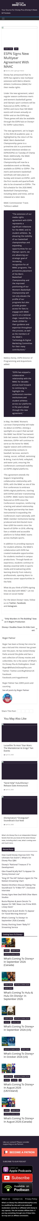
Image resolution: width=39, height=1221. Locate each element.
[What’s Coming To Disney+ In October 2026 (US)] (8, 1038)
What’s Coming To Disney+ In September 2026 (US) (19, 1028)
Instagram (12, 606)
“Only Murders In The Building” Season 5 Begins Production (20, 620)
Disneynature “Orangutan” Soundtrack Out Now (16, 819)
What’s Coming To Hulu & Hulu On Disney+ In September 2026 (18, 996)
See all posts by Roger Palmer (15, 690)
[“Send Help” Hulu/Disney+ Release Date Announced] (19, 762)
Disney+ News (8, 49)
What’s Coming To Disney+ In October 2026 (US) (19, 1055)
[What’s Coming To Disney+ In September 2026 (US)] (8, 1007)
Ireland (7, 1080)
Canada (7, 950)
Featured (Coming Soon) (12, 954)
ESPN (16, 49)
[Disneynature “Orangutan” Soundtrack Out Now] (19, 797)
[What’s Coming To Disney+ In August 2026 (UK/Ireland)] (8, 1065)
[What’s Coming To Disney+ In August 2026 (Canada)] (8, 1099)
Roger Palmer (20, 71)
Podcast (7, 1022)
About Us (6, 1199)
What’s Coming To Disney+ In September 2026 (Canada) (19, 962)
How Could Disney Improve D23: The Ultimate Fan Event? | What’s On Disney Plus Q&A (18, 858)
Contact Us (18, 1199)
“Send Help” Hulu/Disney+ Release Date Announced (16, 784)
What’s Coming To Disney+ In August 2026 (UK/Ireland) (19, 1087)
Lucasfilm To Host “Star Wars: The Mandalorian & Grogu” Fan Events (18, 748)
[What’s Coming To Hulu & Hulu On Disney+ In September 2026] (8, 973)
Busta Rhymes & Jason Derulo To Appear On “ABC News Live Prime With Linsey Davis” (19, 904)
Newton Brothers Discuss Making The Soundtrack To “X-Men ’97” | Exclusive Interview (19, 888)
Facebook (21, 603)
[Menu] (3, 18)
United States (8, 988)
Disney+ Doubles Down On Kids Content (18, 629)
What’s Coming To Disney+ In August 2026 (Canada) (19, 1120)
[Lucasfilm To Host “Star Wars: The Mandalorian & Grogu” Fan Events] (19, 725)
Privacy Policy (31, 1199)
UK (20, 1080)
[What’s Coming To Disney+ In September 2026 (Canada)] (8, 939)
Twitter (12, 603)
